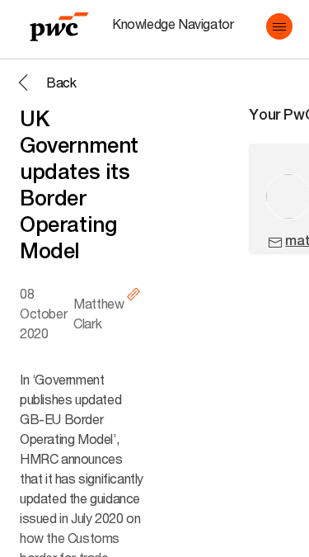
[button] (279, 26)
